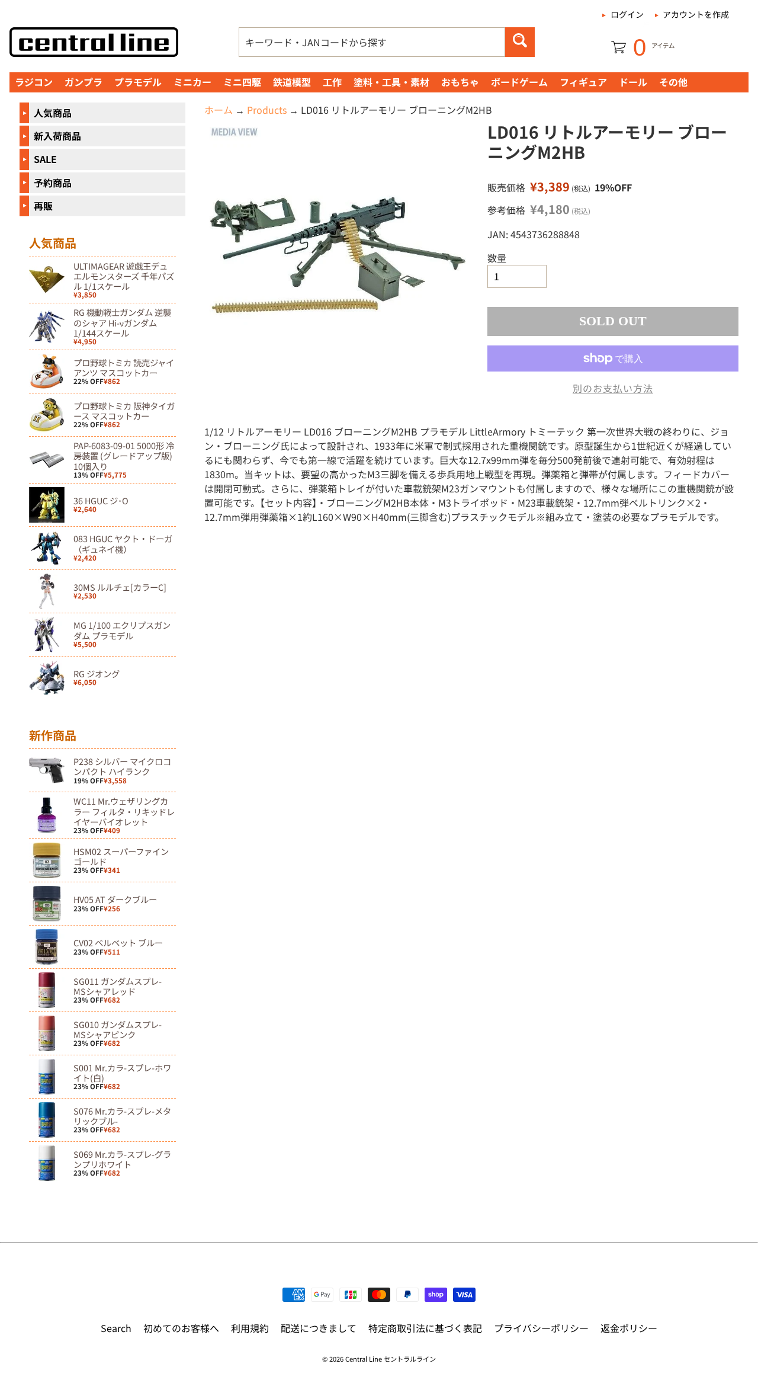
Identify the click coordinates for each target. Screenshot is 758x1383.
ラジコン (34, 82)
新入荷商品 (57, 136)
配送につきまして (318, 1328)
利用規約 (250, 1328)
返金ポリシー (628, 1328)
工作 (332, 82)
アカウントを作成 (696, 14)
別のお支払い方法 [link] (613, 388)
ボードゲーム (519, 82)
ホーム (218, 110)
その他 (673, 82)
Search (116, 1328)
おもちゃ (460, 82)
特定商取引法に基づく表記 (425, 1328)
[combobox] (372, 42)
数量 (496, 258)
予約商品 (53, 182)
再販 (43, 206)
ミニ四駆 (242, 82)
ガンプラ (83, 82)
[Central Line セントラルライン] (93, 42)
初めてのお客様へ (181, 1328)
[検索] (520, 42)
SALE (45, 159)
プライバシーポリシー (541, 1328)
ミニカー (192, 82)
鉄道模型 (292, 82)
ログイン (627, 14)
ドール (633, 82)
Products (267, 110)
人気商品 (53, 112)
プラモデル (138, 82)
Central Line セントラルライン (390, 1358)
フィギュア (583, 82)
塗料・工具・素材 (391, 82)
